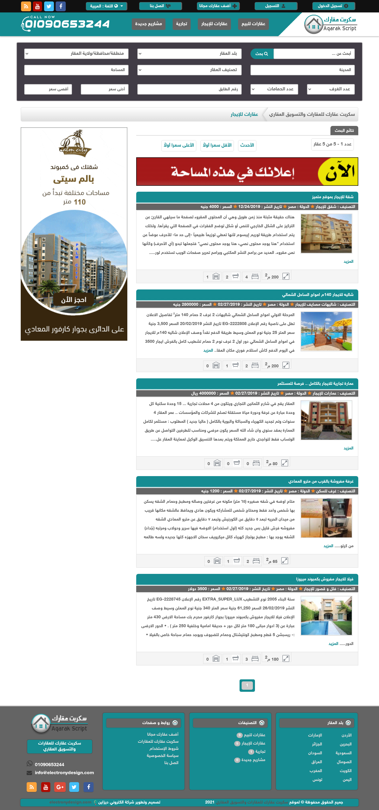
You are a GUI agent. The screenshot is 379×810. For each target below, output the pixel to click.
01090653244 (49, 765)
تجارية (181, 24)
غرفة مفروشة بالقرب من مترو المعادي (321, 481)
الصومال (344, 762)
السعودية (344, 753)
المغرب (316, 771)
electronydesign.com (71, 802)
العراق (316, 762)
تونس (317, 779)
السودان (315, 753)
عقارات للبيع (253, 24)
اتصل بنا (157, 6)
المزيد (349, 261)
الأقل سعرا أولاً (217, 145)
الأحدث (247, 145)
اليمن (347, 779)
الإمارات (315, 735)
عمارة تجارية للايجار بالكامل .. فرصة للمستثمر (315, 383)
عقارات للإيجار (214, 24)
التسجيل (272, 6)
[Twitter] (49, 6)
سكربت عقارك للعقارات (158, 741)
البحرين (346, 744)
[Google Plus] (60, 787)
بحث (260, 54)
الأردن (347, 735)
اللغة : (102, 6)
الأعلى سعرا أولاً (179, 145)
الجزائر (317, 744)
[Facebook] (61, 6)
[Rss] (26, 6)
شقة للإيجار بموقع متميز (333, 197)
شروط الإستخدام (164, 748)
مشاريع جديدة (148, 24)
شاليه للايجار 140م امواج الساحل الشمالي (318, 294)
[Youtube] (37, 6)
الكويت (346, 771)
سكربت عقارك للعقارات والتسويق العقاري (252, 802)
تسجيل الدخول (330, 6)
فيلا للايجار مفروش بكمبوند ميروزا (325, 579)
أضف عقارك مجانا (215, 6)
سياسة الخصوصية (163, 755)
